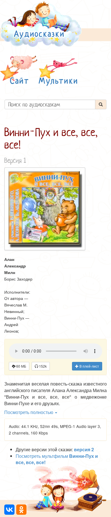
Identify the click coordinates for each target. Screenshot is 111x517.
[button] (18, 70)
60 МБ (20, 366)
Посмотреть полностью (29, 412)
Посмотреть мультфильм (57, 459)
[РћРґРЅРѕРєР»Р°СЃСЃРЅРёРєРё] (21, 509)
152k (42, 366)
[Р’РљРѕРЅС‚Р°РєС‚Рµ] (9, 509)
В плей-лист (89, 366)
